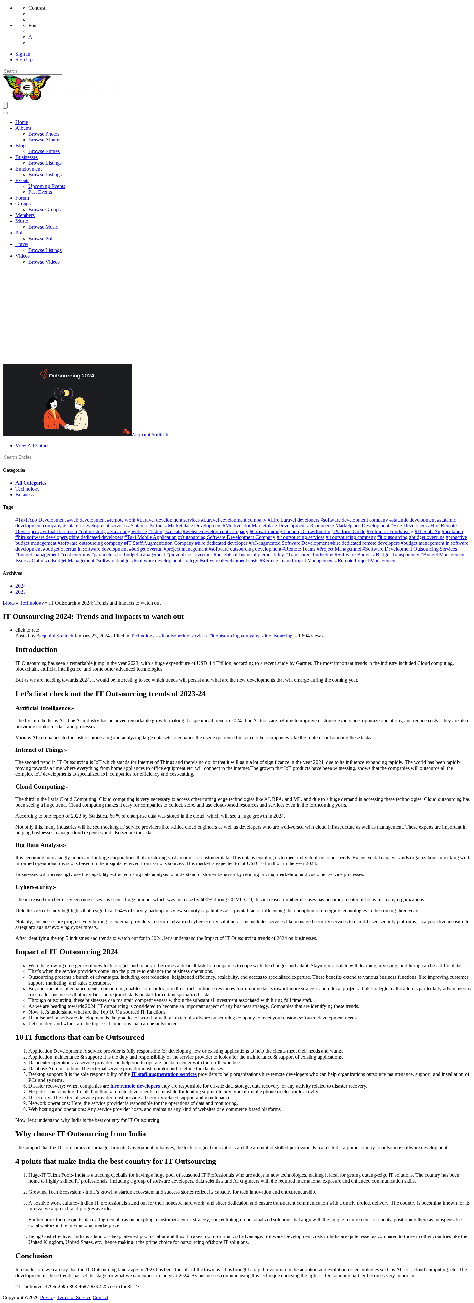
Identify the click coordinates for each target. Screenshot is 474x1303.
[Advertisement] (237, 315)
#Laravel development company (233, 519)
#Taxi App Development (40, 519)
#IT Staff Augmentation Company (159, 543)
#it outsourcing (392, 537)
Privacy (47, 1297)
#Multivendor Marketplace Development (264, 525)
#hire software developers (41, 537)
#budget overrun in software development (85, 549)
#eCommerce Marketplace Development (348, 525)
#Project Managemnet (339, 549)
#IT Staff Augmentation (439, 531)
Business (24, 494)
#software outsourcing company (90, 543)
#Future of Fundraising (390, 531)
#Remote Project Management (366, 560)
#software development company (354, 519)
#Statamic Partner (146, 525)
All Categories (30, 483)
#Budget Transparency (396, 554)
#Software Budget (353, 554)
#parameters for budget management (128, 554)
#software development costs (229, 560)
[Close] (5, 113)
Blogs (9, 602)
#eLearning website (127, 531)
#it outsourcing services (300, 537)
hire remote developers (135, 1086)
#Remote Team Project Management (297, 560)
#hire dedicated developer (221, 543)
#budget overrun (146, 549)
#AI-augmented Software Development (289, 543)
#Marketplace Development (193, 525)
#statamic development (412, 519)
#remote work (121, 519)
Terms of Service (74, 1297)
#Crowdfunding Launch (274, 531)
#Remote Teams (298, 549)
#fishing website (165, 531)
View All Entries (32, 445)
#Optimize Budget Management (61, 560)
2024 (20, 586)
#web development (86, 519)
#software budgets (114, 560)
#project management (185, 549)
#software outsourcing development (245, 549)
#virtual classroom (58, 531)
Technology (27, 488)
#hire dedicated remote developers (365, 543)
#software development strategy (166, 560)
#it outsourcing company (351, 537)
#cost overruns (75, 554)
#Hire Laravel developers (293, 519)
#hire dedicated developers (96, 537)
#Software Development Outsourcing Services (409, 549)
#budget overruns (426, 537)
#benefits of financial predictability (249, 554)
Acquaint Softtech (150, 434)
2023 (20, 592)
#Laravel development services (168, 519)
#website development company (215, 531)
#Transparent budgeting (309, 554)
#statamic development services (95, 525)
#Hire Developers (408, 525)
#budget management (37, 554)
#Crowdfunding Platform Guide (332, 531)
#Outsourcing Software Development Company (226, 537)
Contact (100, 1297)
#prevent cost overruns (189, 554)
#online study (92, 531)
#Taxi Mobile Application (150, 537)
